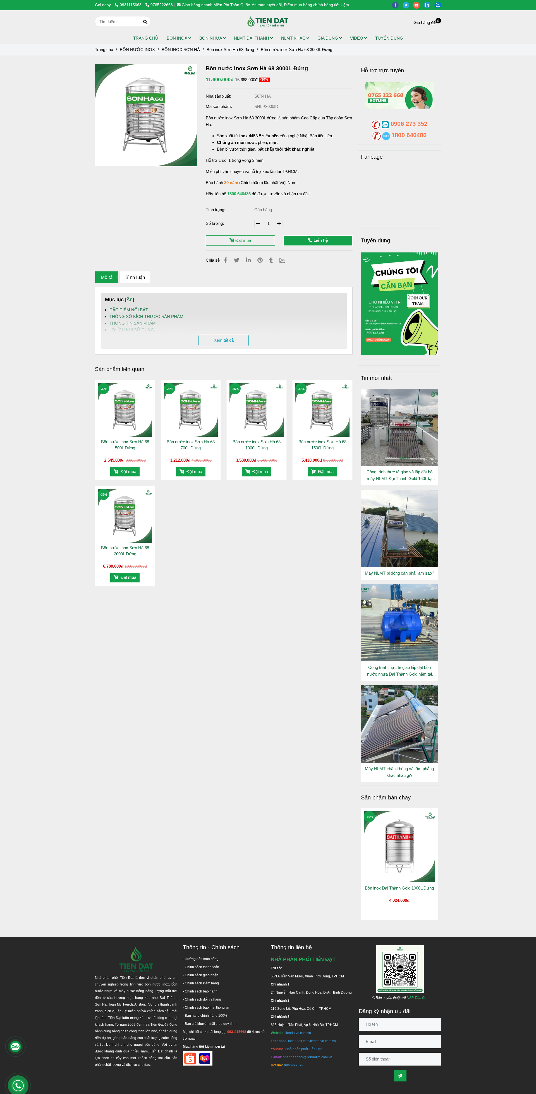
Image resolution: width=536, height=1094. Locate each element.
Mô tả (107, 277)
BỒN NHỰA (211, 38)
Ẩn (129, 299)
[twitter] (408, 5)
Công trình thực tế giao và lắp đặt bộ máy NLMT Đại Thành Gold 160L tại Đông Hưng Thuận (399, 475)
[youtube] (418, 5)
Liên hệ (320, 240)
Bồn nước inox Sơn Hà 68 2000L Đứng (125, 550)
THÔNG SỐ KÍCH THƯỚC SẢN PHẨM (146, 316)
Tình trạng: (216, 209)
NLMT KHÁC (294, 38)
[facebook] (397, 5)
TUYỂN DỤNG (389, 38)
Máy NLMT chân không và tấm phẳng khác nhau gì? (399, 772)
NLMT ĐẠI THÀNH (252, 38)
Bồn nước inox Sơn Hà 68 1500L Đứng (322, 444)
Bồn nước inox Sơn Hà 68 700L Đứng (191, 444)
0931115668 (131, 5)
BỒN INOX (177, 38)
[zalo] (439, 5)
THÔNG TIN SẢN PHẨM (132, 323)
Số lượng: (215, 223)
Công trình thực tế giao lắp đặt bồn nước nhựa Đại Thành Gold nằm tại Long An (399, 671)
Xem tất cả (224, 340)
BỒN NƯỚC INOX (137, 49)
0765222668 (161, 5)
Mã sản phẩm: (219, 106)
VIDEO (357, 38)
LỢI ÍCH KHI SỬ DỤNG (131, 329)
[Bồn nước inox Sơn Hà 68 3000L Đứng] (268, 21)
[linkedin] (429, 5)
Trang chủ (104, 49)
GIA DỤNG (328, 38)
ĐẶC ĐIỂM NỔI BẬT (128, 309)
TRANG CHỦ (145, 38)
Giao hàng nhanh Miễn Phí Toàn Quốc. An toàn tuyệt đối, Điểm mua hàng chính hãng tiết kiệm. (266, 5)
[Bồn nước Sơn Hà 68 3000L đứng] (146, 115)
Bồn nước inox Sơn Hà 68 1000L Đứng (257, 444)
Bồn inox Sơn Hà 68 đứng (230, 49)
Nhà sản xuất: (219, 96)
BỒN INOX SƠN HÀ (181, 49)
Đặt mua (242, 240)
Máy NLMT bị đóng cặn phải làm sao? (399, 573)
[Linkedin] (248, 260)
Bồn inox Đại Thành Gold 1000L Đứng (399, 888)
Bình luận (135, 277)
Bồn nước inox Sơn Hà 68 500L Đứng (125, 444)
